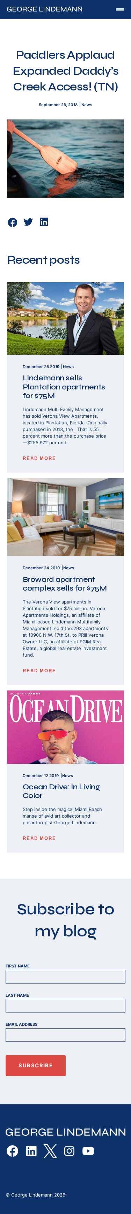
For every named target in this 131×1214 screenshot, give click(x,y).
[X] (50, 1151)
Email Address (21, 1024)
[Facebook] (12, 222)
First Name (18, 966)
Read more (40, 458)
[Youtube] (88, 1151)
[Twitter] (28, 226)
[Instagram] (69, 1151)
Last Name (17, 995)
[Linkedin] (44, 226)
